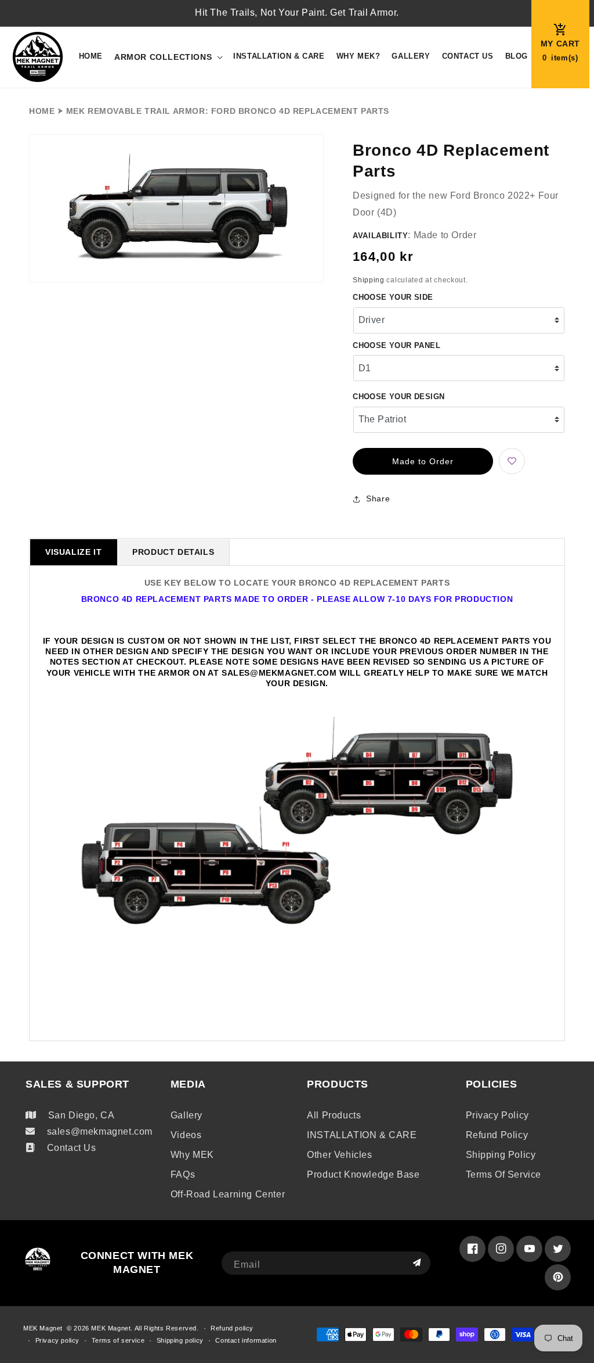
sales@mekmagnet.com (100, 1131)
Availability (380, 235)
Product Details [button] (173, 552)
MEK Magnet (43, 1328)
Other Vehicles (339, 1155)
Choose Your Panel (396, 345)
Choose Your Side (393, 297)
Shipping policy (501, 1155)
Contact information (245, 1340)
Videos (186, 1135)
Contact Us (71, 1148)
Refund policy (497, 1135)
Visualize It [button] (73, 552)
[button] (167, 57)
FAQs (183, 1174)
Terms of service (504, 1174)
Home (42, 111)
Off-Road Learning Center (228, 1194)
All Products (334, 1115)
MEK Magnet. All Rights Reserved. (144, 1328)
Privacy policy (497, 1115)
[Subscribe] (417, 1263)
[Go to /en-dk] (38, 57)
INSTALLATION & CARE (361, 1135)
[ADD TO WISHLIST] (512, 461)
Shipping (369, 280)
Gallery (186, 1115)
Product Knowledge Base (363, 1174)
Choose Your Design (398, 396)
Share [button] (378, 498)
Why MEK (192, 1155)
